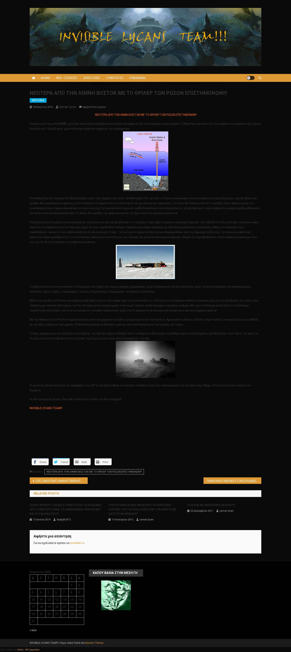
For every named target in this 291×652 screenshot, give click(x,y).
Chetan (20, 649)
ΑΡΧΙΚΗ (45, 77)
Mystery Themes (94, 642)
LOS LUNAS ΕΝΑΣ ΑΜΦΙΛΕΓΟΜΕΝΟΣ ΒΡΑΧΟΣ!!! (61, 481)
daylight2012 (64, 519)
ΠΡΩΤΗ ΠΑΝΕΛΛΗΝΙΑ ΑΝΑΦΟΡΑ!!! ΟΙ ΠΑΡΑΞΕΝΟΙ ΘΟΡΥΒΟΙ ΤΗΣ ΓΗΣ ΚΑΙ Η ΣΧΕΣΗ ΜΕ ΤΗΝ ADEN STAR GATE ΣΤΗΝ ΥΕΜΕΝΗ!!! (142, 509)
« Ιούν (33, 630)
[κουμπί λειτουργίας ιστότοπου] (251, 78)
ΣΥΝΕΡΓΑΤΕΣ (114, 77)
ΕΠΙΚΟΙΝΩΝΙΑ (138, 77)
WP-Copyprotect (32, 649)
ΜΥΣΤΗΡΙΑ (38, 100)
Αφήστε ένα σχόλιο (94, 106)
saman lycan (67, 106)
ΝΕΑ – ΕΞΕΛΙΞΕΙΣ (66, 77)
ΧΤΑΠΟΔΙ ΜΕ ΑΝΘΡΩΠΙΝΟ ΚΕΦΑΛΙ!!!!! (211, 505)
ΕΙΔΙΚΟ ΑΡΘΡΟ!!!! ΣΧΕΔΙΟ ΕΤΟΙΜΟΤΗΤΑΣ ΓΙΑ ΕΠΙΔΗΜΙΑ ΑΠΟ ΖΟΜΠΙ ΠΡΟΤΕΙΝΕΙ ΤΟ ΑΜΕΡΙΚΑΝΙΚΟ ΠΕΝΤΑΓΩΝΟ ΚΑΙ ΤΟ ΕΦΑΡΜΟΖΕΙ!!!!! (65, 509)
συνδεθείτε (77, 543)
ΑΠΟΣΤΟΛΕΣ (92, 77)
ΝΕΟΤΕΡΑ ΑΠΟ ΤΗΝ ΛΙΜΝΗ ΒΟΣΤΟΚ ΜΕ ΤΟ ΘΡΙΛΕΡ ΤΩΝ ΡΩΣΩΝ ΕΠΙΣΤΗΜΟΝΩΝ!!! (94, 471)
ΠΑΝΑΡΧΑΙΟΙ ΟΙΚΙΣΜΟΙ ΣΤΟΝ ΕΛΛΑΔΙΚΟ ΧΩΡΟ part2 (234, 481)
